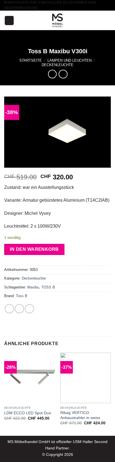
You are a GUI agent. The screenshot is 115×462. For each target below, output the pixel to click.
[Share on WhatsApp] (9, 308)
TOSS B (48, 287)
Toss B (21, 296)
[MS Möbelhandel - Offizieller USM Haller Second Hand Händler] (57, 20)
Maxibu (33, 287)
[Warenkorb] (108, 20)
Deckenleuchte (57, 65)
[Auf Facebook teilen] (19, 308)
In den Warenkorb (34, 249)
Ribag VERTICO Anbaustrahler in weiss (80, 415)
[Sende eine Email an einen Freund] (29, 308)
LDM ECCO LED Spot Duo (27, 413)
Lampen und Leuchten (69, 60)
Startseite (30, 60)
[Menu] (9, 20)
